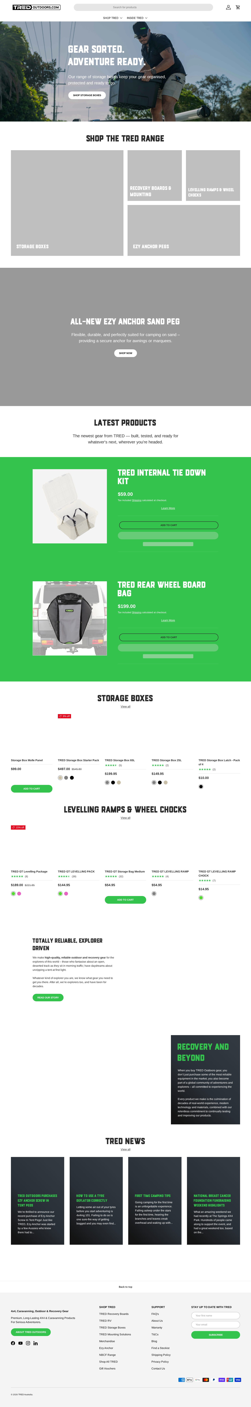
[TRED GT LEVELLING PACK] (78, 846)
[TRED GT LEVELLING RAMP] (172, 846)
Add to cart (169, 525)
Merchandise (107, 1341)
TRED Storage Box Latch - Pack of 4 (219, 762)
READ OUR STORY (48, 997)
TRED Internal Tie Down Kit (162, 477)
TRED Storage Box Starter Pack (78, 760)
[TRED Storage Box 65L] (125, 735)
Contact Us (158, 1368)
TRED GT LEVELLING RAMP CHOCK (217, 873)
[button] (168, 535)
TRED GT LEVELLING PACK (76, 871)
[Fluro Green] (13, 894)
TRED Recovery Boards (114, 1313)
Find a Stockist (160, 1348)
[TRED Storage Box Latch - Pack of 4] (219, 735)
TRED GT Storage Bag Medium (125, 871)
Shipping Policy (161, 1354)
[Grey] (66, 778)
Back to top (125, 1286)
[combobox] (143, 7)
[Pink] (19, 894)
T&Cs (154, 1334)
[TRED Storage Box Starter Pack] (78, 735)
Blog (154, 1341)
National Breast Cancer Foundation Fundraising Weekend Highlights (212, 1200)
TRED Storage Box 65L (120, 760)
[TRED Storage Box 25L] (172, 735)
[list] (70, 506)
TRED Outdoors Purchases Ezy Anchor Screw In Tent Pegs (37, 1200)
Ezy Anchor (106, 1348)
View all (125, 706)
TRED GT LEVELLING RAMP (170, 871)
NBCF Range (107, 1354)
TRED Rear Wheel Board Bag (162, 589)
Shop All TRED (108, 1361)
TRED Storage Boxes (112, 1327)
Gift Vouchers (107, 1368)
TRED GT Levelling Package (29, 871)
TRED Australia (25, 1394)
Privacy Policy (160, 1361)
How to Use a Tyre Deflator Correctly (91, 1198)
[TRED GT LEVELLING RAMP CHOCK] (219, 846)
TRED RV (105, 1320)
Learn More (168, 508)
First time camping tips (153, 1196)
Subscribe (216, 1334)
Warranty (156, 1327)
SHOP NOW (125, 353)
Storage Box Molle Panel (27, 760)
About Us (157, 1320)
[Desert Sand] (60, 778)
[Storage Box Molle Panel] (31, 735)
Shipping (136, 500)
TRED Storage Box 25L (167, 760)
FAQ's (155, 1313)
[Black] (72, 778)
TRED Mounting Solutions (115, 1334)
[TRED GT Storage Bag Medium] (125, 846)
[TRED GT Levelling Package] (31, 846)
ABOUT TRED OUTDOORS (31, 1332)
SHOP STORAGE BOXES (87, 95)
